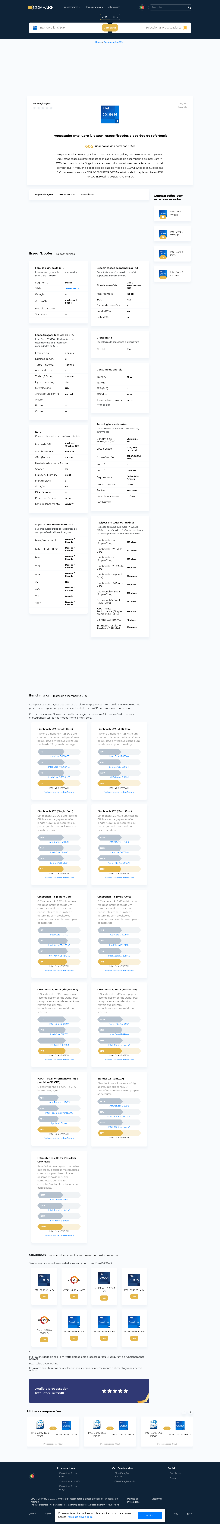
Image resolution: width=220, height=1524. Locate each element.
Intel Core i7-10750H (119, 852)
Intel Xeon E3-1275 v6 (59, 956)
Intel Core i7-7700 (59, 935)
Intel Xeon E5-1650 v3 (119, 1045)
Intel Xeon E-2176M (59, 1220)
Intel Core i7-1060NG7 (59, 767)
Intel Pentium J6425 (59, 1102)
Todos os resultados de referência (59, 792)
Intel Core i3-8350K (59, 1024)
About (173, 1478)
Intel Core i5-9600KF (119, 767)
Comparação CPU (113, 42)
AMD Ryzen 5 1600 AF (119, 863)
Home (98, 42)
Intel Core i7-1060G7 (59, 756)
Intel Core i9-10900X (59, 1045)
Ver (44, 1296)
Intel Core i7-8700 (59, 1034)
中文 (176, 1514)
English (48, 1514)
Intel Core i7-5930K (59, 1199)
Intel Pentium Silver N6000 (59, 1113)
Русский (32, 1514)
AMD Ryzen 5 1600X (119, 1024)
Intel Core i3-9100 (59, 852)
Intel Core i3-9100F (59, 863)
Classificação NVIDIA (121, 1475)
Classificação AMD (69, 1481)
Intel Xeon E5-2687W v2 (119, 1116)
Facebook (173, 1473)
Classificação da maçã (68, 1488)
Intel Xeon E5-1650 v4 (119, 1127)
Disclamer (156, 1498)
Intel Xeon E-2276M (119, 945)
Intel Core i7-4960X (119, 1034)
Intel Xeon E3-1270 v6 (59, 945)
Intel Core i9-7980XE (59, 842)
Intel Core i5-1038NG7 (59, 777)
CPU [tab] (104, 16)
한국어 (189, 1514)
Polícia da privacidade (80, 1516)
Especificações (44, 194)
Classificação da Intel (68, 1475)
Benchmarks (67, 194)
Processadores (71, 7)
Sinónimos (87, 194)
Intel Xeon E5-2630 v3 (119, 956)
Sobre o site (114, 7)
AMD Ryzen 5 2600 (119, 777)
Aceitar (150, 1515)
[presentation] (183, 1411)
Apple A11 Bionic (59, 1123)
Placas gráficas (93, 7)
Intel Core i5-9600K (119, 756)
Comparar (110, 27)
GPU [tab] (115, 16)
